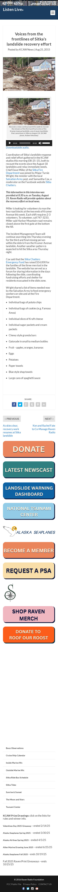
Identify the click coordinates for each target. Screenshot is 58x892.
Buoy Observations (14, 748)
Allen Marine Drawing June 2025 (18, 847)
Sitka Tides (11, 785)
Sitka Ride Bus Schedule (17, 777)
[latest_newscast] (29, 477)
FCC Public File (14, 884)
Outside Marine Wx (15, 770)
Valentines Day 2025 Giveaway (17, 826)
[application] (29, 143)
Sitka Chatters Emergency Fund (23, 261)
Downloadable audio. (17, 147)
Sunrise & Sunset (14, 792)
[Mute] (40, 143)
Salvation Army (14, 179)
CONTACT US (45, 884)
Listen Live (12, 9)
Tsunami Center (13, 807)
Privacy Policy (29, 884)
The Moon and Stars (15, 799)
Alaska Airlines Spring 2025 (16, 840)
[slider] (46, 142)
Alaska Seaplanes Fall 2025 (15, 854)
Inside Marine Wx (14, 762)
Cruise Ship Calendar (15, 755)
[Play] (9, 143)
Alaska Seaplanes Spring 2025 (17, 833)
